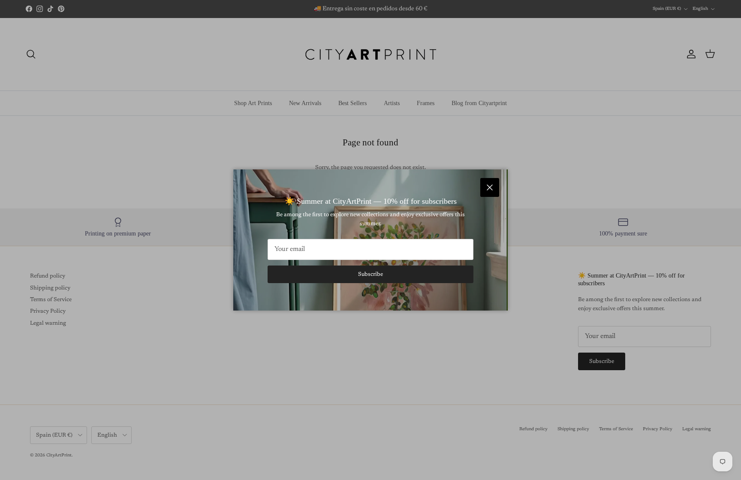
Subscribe (370, 274)
